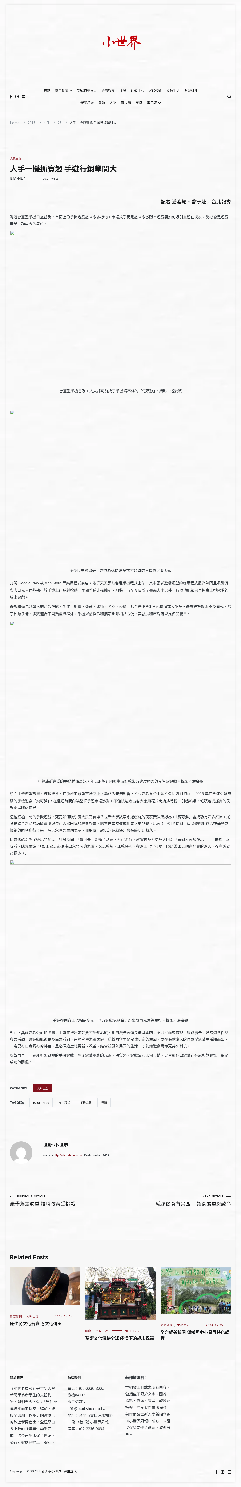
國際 (122, 90)
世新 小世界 (18, 178)
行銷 (104, 1103)
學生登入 (70, 1471)
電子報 (152, 102)
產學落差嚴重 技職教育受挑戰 (42, 1200)
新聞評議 (87, 102)
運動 (101, 102)
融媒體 (126, 102)
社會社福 (137, 90)
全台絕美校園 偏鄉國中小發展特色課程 (195, 1335)
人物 (113, 102)
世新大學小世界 (49, 1471)
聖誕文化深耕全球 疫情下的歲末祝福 (119, 1338)
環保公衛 (155, 90)
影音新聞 (61, 90)
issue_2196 (41, 1103)
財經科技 (190, 90)
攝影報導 (108, 90)
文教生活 (173, 90)
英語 (139, 102)
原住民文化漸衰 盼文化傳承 (36, 1323)
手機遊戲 (85, 1103)
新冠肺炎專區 (87, 90)
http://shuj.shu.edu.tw (68, 1155)
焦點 (47, 90)
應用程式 (64, 1103)
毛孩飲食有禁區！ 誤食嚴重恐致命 (193, 1200)
